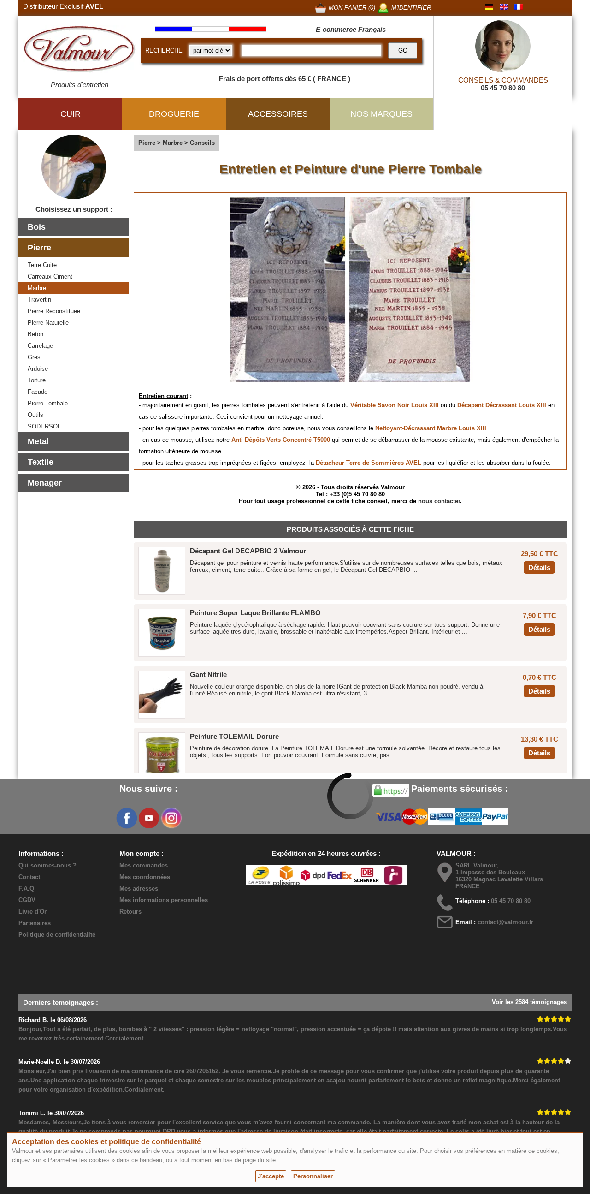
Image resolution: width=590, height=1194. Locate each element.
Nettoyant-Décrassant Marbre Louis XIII (430, 428)
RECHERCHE (164, 50)
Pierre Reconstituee (54, 311)
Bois (37, 227)
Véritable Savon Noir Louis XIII (394, 405)
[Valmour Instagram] (171, 818)
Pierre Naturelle (48, 322)
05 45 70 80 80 (503, 88)
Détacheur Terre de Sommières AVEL (368, 462)
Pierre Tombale (48, 403)
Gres (34, 357)
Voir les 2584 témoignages (529, 1001)
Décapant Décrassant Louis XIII (501, 405)
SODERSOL (44, 426)
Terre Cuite (42, 264)
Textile (40, 462)
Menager (45, 482)
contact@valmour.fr (505, 922)
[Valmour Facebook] (127, 818)
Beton (35, 334)
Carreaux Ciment (50, 276)
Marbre (37, 288)
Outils (35, 414)
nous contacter (439, 501)
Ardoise (38, 368)
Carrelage (40, 345)
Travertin (39, 299)
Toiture (37, 380)
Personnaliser (313, 1176)
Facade (37, 391)
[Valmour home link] (79, 50)
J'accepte (271, 1176)
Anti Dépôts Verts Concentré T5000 (280, 439)
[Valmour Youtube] (149, 818)
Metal (38, 441)
